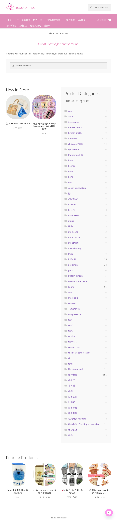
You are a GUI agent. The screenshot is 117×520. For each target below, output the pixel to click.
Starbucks (73, 297)
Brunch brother (75, 132)
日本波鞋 (72, 396)
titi (69, 358)
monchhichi (74, 237)
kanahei (72, 204)
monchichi (73, 242)
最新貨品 (26, 19)
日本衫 (71, 402)
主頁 (9, 19)
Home (55, 33)
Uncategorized (75, 369)
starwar (72, 303)
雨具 (70, 435)
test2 (70, 325)
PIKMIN (72, 259)
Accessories (73, 121)
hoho (70, 176)
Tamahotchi (74, 308)
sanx (70, 292)
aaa (70, 110)
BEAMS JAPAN (75, 127)
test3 (70, 330)
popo (70, 270)
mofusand (73, 231)
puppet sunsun (75, 275)
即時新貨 (72, 374)
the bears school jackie (79, 352)
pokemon (73, 264)
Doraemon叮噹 (75, 154)
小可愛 (71, 385)
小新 (70, 391)
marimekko (73, 215)
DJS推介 (81, 19)
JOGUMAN (73, 198)
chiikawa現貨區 (75, 143)
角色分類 (37, 19)
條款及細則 (35, 25)
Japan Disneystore (77, 187)
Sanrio (71, 286)
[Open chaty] (109, 512)
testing (71, 336)
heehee (71, 165)
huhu (70, 182)
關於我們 (11, 25)
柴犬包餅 (72, 413)
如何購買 (70, 19)
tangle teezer (75, 314)
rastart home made (77, 281)
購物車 (47, 25)
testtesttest (74, 347)
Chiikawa (72, 138)
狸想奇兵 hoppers (77, 418)
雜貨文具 (72, 429)
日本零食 (72, 407)
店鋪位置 (23, 25)
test (70, 319)
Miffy (70, 226)
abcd (70, 116)
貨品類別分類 (54, 19)
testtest (72, 341)
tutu (70, 363)
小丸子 (71, 380)
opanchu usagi (75, 248)
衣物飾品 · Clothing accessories (83, 424)
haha (70, 160)
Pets (70, 253)
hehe (70, 171)
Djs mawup (73, 149)
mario (71, 220)
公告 (17, 19)
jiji (69, 193)
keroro (71, 209)
